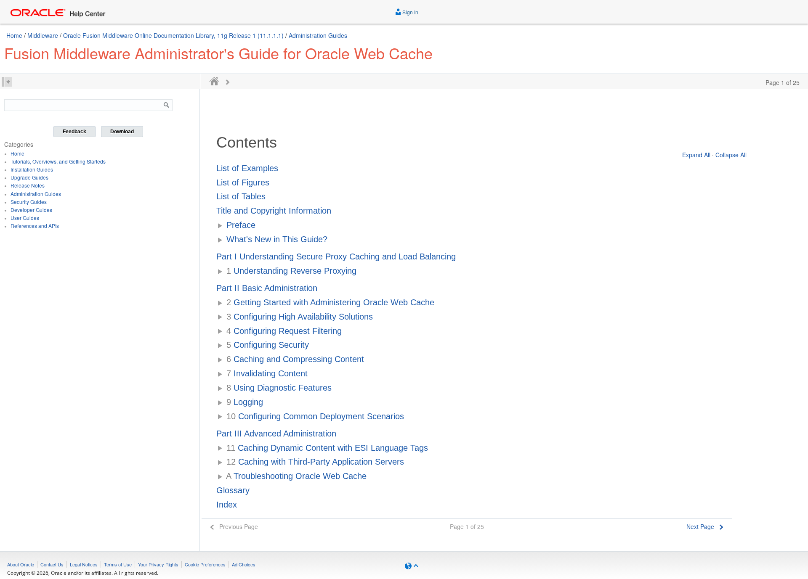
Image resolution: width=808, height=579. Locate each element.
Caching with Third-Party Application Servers (315, 461)
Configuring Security (267, 344)
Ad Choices (243, 564)
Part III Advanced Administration (276, 433)
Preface (240, 225)
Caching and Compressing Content (295, 359)
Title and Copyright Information (273, 210)
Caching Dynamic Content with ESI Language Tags (327, 447)
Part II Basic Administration (266, 288)
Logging (244, 402)
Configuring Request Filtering (284, 331)
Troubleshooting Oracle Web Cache (296, 476)
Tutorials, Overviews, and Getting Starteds (58, 161)
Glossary (233, 490)
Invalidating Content (267, 373)
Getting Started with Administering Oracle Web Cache (330, 302)
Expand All (696, 155)
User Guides (25, 217)
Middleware (42, 35)
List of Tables (241, 196)
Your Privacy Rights (158, 564)
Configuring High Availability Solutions (299, 316)
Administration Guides (318, 35)
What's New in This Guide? (276, 239)
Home (14, 35)
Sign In (409, 12)
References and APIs (35, 225)
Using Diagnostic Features (279, 387)
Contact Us (52, 564)
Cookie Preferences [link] (205, 564)
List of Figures (242, 182)
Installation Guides (32, 169)
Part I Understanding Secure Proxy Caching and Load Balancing (336, 256)
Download (122, 132)
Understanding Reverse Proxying (291, 270)
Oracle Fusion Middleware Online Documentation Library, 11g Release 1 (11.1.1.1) (173, 35)
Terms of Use (118, 564)
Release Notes (28, 185)
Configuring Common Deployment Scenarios (315, 416)
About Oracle (20, 564)
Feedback (74, 132)
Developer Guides (31, 209)
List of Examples (247, 168)
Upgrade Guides (29, 177)
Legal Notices (84, 564)
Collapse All (731, 155)
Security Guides (29, 201)
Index (226, 504)
